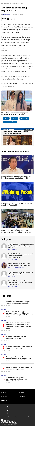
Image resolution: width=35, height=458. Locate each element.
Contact (30, 417)
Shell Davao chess (9, 121)
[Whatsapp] (14, 19)
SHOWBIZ (4, 396)
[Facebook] (8, 19)
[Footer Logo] (9, 422)
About (4, 417)
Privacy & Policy (12, 417)
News (14, 118)
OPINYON (4, 400)
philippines (24, 118)
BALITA (3, 392)
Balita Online (7, 14)
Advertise (22, 417)
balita (6, 118)
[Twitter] (11, 19)
